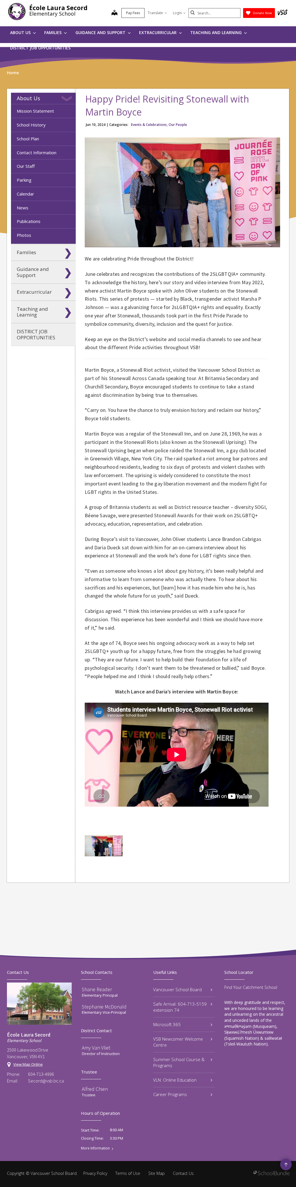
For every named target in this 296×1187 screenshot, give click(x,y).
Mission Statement (35, 111)
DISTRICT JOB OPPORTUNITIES (40, 48)
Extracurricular (158, 32)
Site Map (156, 1173)
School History (31, 125)
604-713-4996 (41, 1074)
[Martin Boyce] (103, 845)
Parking (24, 180)
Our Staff (26, 166)
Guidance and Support (101, 32)
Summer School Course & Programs (179, 1062)
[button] (68, 98)
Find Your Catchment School (250, 987)
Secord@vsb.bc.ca (46, 1081)
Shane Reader (97, 989)
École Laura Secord (58, 8)
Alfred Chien (95, 1089)
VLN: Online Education (175, 1080)
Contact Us (183, 1173)
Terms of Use (127, 1173)
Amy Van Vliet (96, 1047)
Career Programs (170, 1094)
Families (53, 32)
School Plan (28, 139)
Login (177, 12)
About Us (21, 32)
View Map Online (28, 1064)
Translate (155, 12)
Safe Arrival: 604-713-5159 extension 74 (180, 1007)
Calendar (25, 194)
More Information (95, 1148)
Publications (28, 221)
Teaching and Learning (216, 32)
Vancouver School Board (177, 989)
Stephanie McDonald (104, 1006)
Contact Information (36, 152)
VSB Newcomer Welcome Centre (178, 1042)
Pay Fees (133, 12)
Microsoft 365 (167, 1024)
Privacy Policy (95, 1173)
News (22, 208)
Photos (24, 235)
